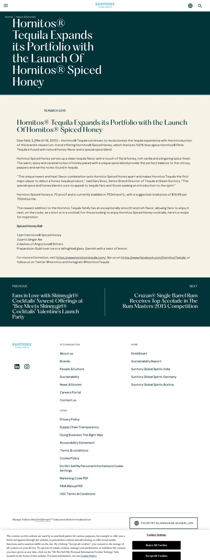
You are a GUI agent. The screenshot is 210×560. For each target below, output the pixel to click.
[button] (190, 5)
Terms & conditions (74, 450)
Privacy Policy (70, 419)
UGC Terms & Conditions (77, 494)
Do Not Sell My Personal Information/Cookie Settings (91, 468)
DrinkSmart (139, 354)
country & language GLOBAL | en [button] (167, 523)
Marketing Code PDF (74, 478)
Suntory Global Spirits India (150, 369)
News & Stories (26, 17)
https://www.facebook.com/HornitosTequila (153, 258)
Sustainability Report (146, 361)
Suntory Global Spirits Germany (153, 377)
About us (66, 354)
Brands (65, 361)
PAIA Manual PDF (71, 486)
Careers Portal (70, 392)
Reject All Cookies (156, 545)
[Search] (200, 5)
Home (9, 17)
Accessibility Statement (77, 443)
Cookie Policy (69, 458)
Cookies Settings (156, 534)
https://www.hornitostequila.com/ (81, 258)
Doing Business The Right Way (81, 435)
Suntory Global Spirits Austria (152, 385)
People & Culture (72, 369)
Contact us (68, 400)
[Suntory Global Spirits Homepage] (105, 6)
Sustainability (69, 377)
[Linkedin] (17, 366)
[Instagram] (26, 366)
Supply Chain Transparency (79, 427)
